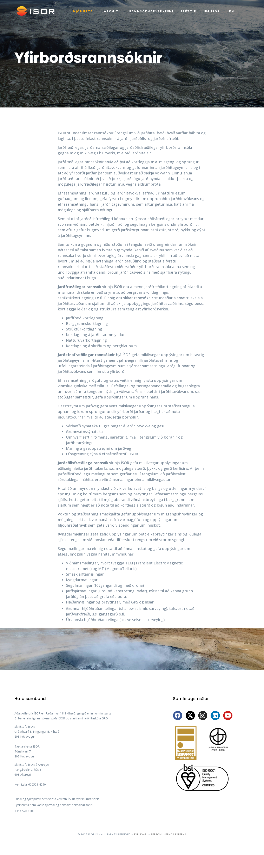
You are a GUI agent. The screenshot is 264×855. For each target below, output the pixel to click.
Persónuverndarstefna (168, 834)
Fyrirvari (141, 834)
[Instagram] (202, 715)
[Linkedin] (215, 715)
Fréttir (189, 11)
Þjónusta (83, 11)
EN (231, 11)
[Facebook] (177, 715)
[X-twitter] (190, 715)
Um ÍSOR (212, 11)
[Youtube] (227, 715)
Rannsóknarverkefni (151, 11)
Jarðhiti (111, 11)
